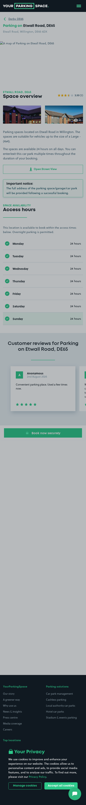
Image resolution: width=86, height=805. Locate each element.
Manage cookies (25, 786)
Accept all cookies (61, 786)
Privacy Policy (37, 777)
